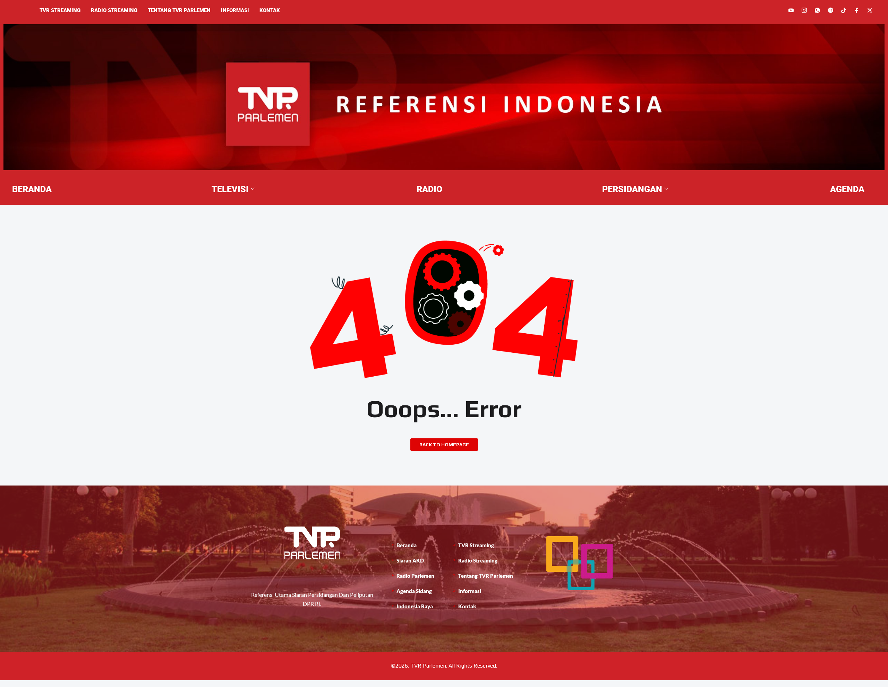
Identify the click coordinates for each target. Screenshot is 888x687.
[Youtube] (791, 10)
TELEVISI (230, 189)
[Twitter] (869, 10)
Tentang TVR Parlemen (179, 10)
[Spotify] (830, 10)
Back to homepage (444, 444)
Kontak (269, 10)
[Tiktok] (843, 10)
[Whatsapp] (817, 10)
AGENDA (847, 189)
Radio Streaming (114, 10)
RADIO (429, 189)
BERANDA (32, 189)
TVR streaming (60, 10)
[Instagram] (804, 10)
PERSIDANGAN (632, 189)
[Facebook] (856, 10)
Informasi (235, 10)
